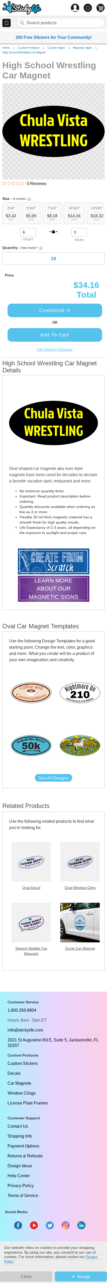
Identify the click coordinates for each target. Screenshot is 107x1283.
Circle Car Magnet (80, 948)
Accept (83, 1276)
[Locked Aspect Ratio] (53, 231)
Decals (14, 1073)
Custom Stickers (23, 1063)
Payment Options (23, 1146)
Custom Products (29, 47)
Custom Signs (56, 47)
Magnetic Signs (82, 47)
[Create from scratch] (53, 562)
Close (26, 1276)
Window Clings (22, 1093)
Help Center (19, 1176)
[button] (6, 23)
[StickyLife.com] (21, 8)
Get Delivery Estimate (54, 349)
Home (6, 47)
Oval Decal (31, 888)
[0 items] (100, 8)
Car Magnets (19, 1083)
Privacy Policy (21, 1185)
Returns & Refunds (25, 1156)
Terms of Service (23, 1195)
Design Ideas (20, 1166)
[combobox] (60, 23)
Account (75, 8)
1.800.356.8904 (22, 1010)
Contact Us (18, 1126)
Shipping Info (20, 1136)
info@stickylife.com (25, 1030)
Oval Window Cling (80, 888)
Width (79, 240)
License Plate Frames (28, 1103)
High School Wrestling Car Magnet (23, 52)
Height (28, 239)
